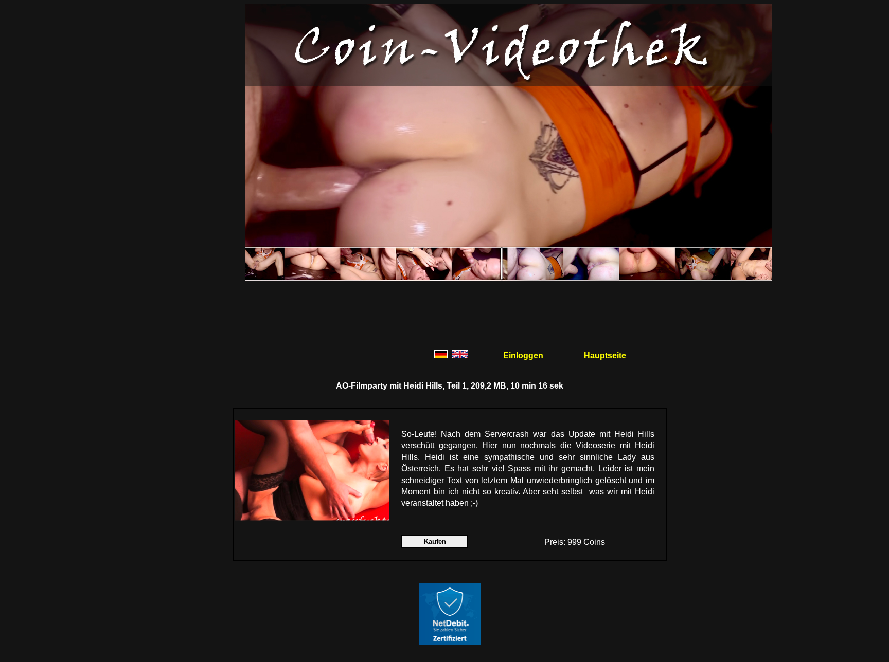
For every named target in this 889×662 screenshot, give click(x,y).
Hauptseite (605, 355)
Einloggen (523, 355)
